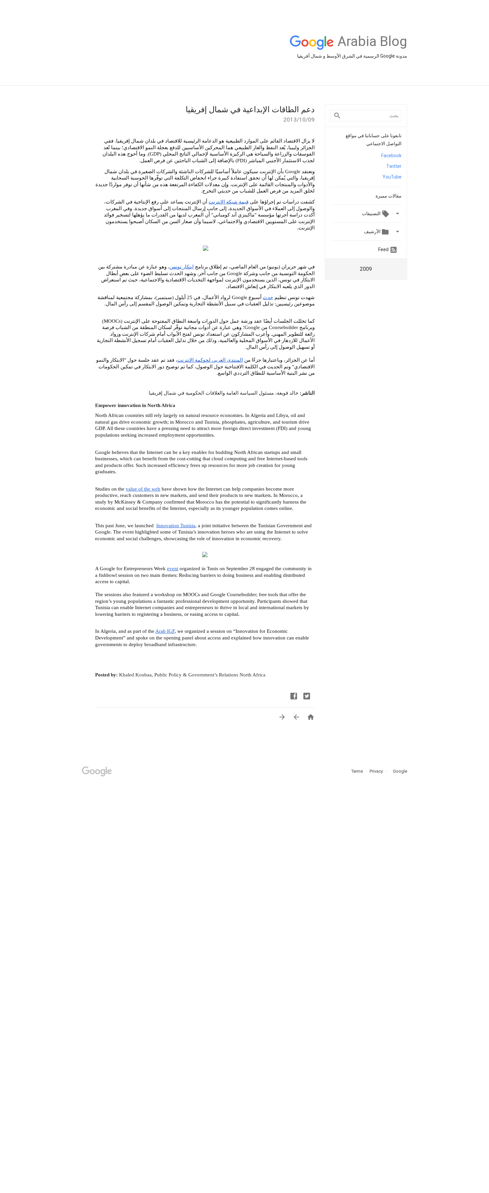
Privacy (376, 771)
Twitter (394, 166)
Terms (357, 771)
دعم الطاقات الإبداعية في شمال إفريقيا (250, 109)
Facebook (391, 155)
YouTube (392, 177)
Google (398, 771)
